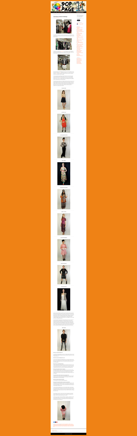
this (60, 72)
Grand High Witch (66, 424)
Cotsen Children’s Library (68, 12)
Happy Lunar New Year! (79, 50)
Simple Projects (78, 61)
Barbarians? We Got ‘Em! (80, 55)
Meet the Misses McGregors (80, 46)
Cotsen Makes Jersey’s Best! (80, 44)
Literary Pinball (78, 49)
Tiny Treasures (78, 34)
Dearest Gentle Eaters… (79, 40)
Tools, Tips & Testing (79, 63)
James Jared (69, 424)
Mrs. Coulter (67, 425)
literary (58, 425)
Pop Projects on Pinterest (80, 23)
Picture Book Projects (79, 60)
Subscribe (79, 20)
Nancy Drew (72, 425)
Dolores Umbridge (59, 424)
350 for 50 (78, 41)
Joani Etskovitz (72, 424)
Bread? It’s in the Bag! (79, 30)
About (56, 12)
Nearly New (62, 51)
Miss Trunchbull (64, 425)
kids (53, 425)
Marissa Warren (61, 425)
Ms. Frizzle (70, 425)
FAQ (61, 12)
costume (56, 424)
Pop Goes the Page (54, 430)
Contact (59, 12)
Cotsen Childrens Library (80, 24)
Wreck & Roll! (78, 47)
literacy (57, 425)
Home (54, 12)
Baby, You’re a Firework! (79, 29)
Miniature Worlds (79, 35)
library (55, 425)
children (54, 424)
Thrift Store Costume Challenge (60, 16)
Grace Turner (62, 424)
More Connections (79, 59)
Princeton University (82, 430)
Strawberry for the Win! (79, 33)
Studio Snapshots (79, 62)
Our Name (64, 12)
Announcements (79, 58)
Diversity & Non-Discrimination (68, 433)
